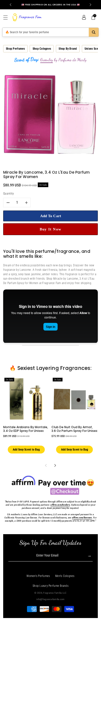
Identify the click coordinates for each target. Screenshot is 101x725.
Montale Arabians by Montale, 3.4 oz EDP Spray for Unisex (25, 429)
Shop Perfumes (15, 48)
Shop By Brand (68, 48)
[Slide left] (45, 465)
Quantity (8, 193)
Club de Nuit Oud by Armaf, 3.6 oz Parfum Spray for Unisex (74, 429)
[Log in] (83, 17)
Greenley (46, 59)
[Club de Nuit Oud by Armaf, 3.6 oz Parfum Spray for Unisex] (74, 399)
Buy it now (51, 229)
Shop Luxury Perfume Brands (50, 586)
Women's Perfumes (38, 576)
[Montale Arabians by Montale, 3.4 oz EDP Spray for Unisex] (26, 399)
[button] (7, 17)
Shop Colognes (42, 48)
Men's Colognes (65, 576)
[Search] (94, 32)
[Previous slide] (10, 4)
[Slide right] (55, 465)
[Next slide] (90, 4)
